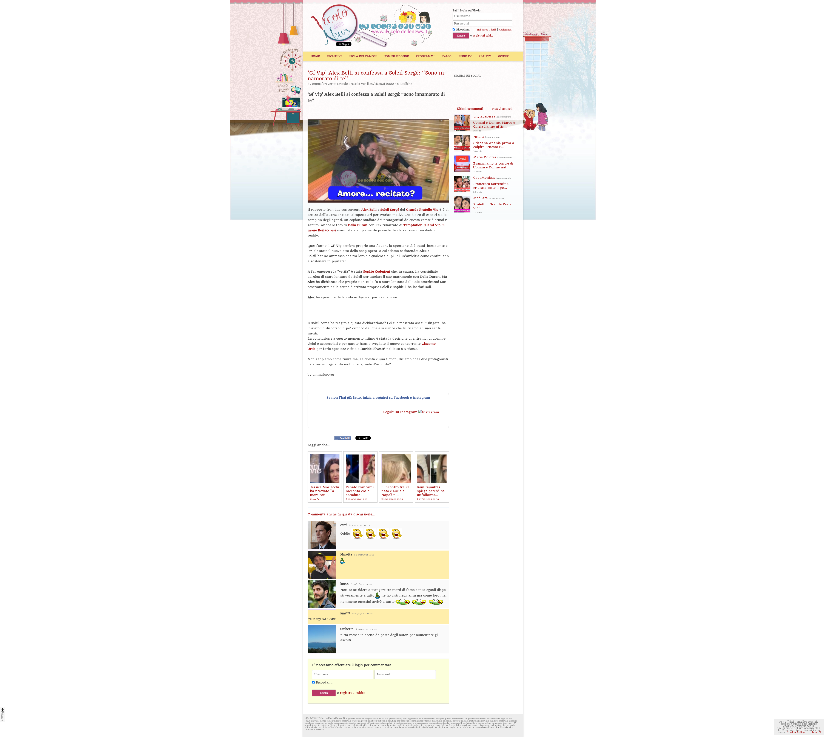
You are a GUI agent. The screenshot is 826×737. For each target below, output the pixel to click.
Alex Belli (368, 210)
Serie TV (465, 56)
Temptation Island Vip (422, 225)
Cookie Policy (796, 732)
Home (315, 56)
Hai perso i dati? (486, 29)
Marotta (346, 554)
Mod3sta (494, 205)
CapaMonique (492, 184)
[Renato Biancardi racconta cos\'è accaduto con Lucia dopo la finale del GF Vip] (360, 468)
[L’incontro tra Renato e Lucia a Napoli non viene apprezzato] (396, 468)
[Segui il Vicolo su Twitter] (475, 87)
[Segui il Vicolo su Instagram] (505, 87)
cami (343, 525)
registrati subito (483, 35)
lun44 (344, 584)
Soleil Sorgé (389, 210)
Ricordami (462, 29)
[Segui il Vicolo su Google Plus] (490, 87)
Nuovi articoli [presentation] (502, 108)
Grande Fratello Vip (422, 210)
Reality (485, 56)
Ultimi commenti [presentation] (470, 108)
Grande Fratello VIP (351, 83)
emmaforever (322, 83)
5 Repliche (404, 83)
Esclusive (334, 56)
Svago (447, 56)
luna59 (345, 613)
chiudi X (815, 732)
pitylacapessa (494, 123)
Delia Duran (357, 225)
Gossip (503, 56)
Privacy (2, 716)
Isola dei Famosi (363, 56)
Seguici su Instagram (400, 412)
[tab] (470, 109)
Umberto (346, 629)
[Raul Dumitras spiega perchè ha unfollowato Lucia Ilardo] (432, 468)
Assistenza (505, 29)
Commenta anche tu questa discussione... (341, 514)
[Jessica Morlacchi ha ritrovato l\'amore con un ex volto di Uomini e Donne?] (324, 468)
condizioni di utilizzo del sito (498, 727)
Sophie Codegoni (376, 271)
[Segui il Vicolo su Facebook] (461, 87)
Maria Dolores (493, 164)
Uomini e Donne (396, 56)
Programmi (425, 56)
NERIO (493, 143)
